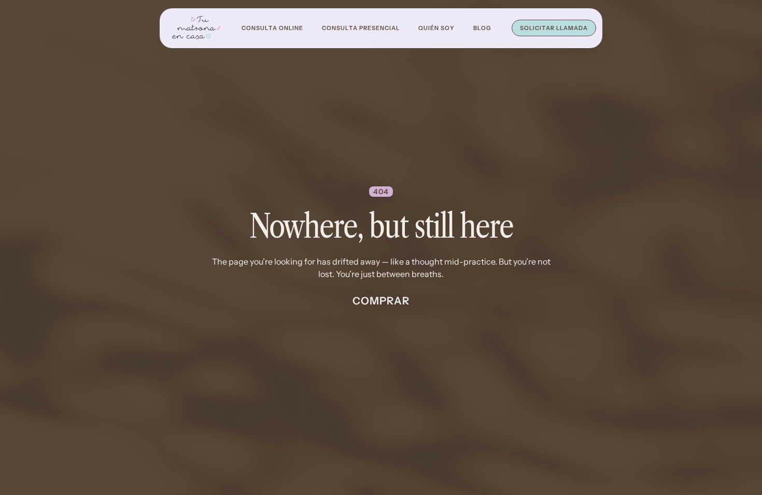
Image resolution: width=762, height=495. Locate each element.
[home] (196, 28)
